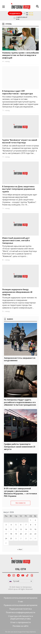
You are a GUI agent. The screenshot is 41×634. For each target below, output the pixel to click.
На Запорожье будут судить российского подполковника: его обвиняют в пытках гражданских (20, 402)
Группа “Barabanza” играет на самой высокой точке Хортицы (19, 141)
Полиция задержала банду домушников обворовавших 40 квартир (17, 292)
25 (11, 538)
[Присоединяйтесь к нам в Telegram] (18, 575)
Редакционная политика (20, 609)
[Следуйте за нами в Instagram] (13, 575)
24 (6, 538)
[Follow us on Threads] (32, 575)
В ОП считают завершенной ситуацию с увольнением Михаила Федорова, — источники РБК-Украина (20, 492)
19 (16, 534)
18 (11, 534)
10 (6, 529)
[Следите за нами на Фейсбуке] (9, 575)
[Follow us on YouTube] (22, 575)
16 (35, 529)
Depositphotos (31, 632)
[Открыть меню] (3, 6)
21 (26, 534)
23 (35, 534)
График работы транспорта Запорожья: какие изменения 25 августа (19, 446)
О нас (20, 601)
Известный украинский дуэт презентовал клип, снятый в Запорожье (16, 240)
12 (16, 529)
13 (21, 529)
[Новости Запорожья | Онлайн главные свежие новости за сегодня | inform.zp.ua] (20, 6)
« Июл (19, 549)
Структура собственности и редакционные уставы (20, 617)
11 (11, 529)
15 (31, 529)
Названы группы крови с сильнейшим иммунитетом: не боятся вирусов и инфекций (20, 55)
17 (6, 534)
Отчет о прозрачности (20, 622)
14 (26, 529)
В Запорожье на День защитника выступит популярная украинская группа (18, 189)
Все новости (20, 503)
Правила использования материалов (20, 598)
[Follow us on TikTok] (27, 575)
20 (21, 534)
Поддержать (15, 13)
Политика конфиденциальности (20, 612)
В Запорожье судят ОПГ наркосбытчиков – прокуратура (17, 92)
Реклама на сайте (20, 626)
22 (31, 534)
